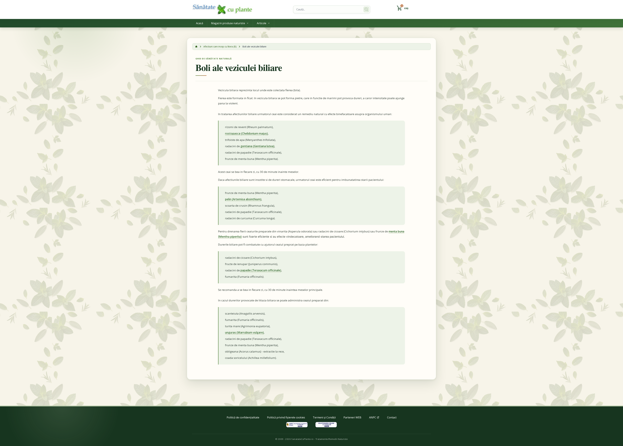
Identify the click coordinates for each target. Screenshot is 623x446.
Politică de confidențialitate (243, 417)
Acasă (199, 23)
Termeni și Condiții (324, 417)
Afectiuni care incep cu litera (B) (220, 46)
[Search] (366, 9)
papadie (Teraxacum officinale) (260, 270)
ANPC (373, 417)
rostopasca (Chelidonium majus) (246, 133)
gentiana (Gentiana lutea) (257, 146)
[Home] (240, 9)
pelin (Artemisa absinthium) (243, 199)
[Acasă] (196, 46)
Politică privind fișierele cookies (286, 417)
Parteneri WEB (352, 417)
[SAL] (297, 425)
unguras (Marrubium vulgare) (244, 332)
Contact (392, 417)
